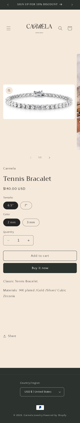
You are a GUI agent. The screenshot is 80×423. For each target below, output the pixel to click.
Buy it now (40, 268)
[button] (8, 28)
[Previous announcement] (8, 4)
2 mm (12, 222)
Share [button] (12, 336)
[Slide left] (30, 157)
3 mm (31, 222)
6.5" (11, 205)
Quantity (8, 231)
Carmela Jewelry (33, 415)
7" (26, 205)
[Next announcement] (72, 4)
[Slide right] (49, 157)
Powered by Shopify (55, 415)
